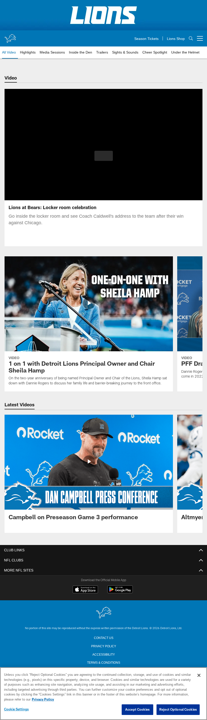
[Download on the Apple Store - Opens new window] (85, 590)
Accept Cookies (137, 710)
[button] (103, 156)
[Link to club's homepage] (10, 36)
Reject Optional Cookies (178, 710)
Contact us (103, 637)
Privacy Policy (103, 646)
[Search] (191, 38)
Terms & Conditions (103, 662)
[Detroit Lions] (103, 613)
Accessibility (103, 654)
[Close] (198, 675)
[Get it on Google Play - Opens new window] (120, 592)
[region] (103, 693)
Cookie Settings (16, 709)
